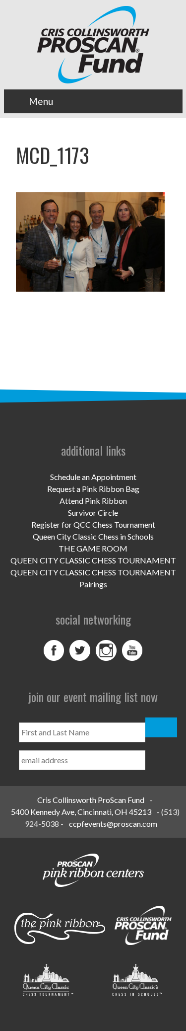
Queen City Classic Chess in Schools (93, 536)
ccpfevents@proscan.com (113, 823)
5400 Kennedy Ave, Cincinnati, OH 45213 (81, 811)
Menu (41, 101)
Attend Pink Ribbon (93, 500)
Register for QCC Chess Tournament (93, 524)
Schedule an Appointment (93, 476)
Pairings (93, 584)
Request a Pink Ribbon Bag (93, 488)
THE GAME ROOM (93, 548)
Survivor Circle (93, 512)
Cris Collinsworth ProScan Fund (90, 799)
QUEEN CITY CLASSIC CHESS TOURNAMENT (93, 560)
